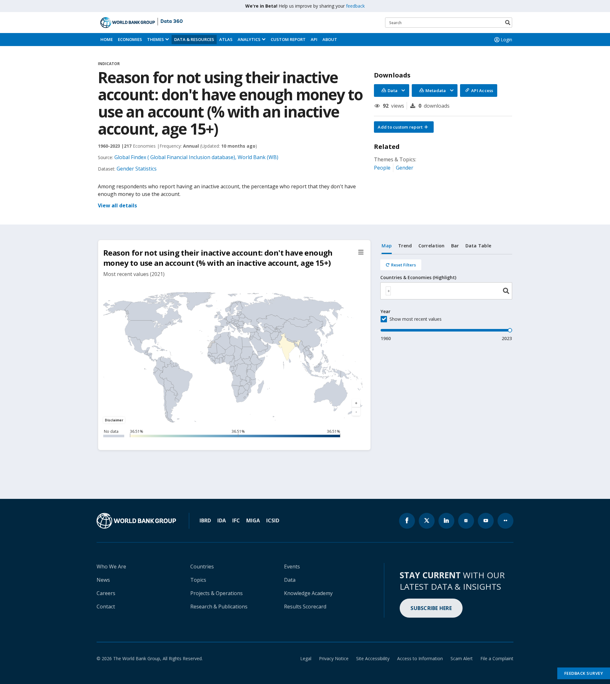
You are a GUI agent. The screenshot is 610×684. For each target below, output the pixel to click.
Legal (305, 658)
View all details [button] (117, 205)
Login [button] (506, 40)
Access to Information (420, 658)
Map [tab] (387, 246)
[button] (404, 127)
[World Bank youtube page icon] (486, 521)
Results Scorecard (305, 606)
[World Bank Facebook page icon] (407, 521)
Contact (106, 606)
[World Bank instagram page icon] (466, 521)
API (314, 39)
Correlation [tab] (431, 246)
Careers (106, 593)
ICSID (272, 520)
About (329, 39)
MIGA (253, 520)
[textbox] (388, 290)
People (382, 167)
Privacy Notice (334, 658)
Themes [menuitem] (155, 39)
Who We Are (111, 566)
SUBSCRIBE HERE (431, 608)
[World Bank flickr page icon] (505, 521)
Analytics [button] (249, 39)
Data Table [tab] (478, 246)
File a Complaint (496, 658)
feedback (355, 6)
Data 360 (171, 21)
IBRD (205, 520)
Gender (404, 167)
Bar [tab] (455, 246)
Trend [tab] (405, 246)
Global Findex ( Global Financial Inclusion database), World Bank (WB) (196, 157)
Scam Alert (462, 658)
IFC (236, 520)
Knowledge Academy (308, 593)
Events (292, 566)
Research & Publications (218, 606)
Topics (198, 579)
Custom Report (288, 39)
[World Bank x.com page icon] (427, 521)
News (103, 579)
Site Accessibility (373, 658)
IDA (221, 520)
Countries (202, 566)
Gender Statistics (137, 168)
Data (289, 579)
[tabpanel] (446, 298)
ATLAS (226, 39)
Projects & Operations (216, 593)
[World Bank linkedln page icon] (446, 521)
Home (106, 39)
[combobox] (446, 290)
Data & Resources (194, 39)
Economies (130, 39)
